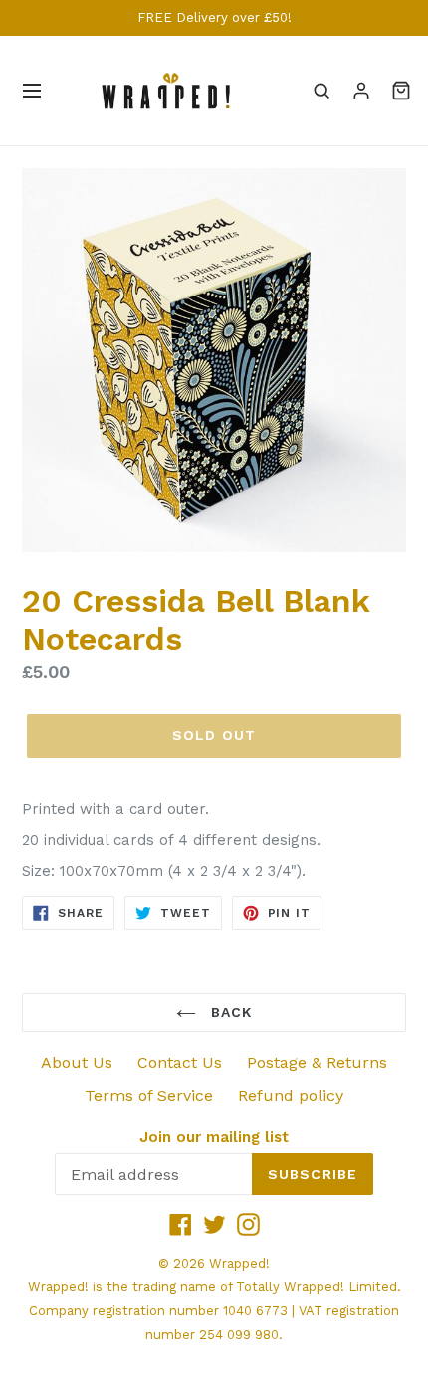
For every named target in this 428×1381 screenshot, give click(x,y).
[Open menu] (32, 90)
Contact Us (179, 1062)
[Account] (361, 90)
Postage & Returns (317, 1062)
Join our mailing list (214, 1137)
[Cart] (401, 90)
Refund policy (290, 1095)
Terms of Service (149, 1095)
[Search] (321, 90)
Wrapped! (239, 1263)
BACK (229, 1012)
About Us (76, 1062)
